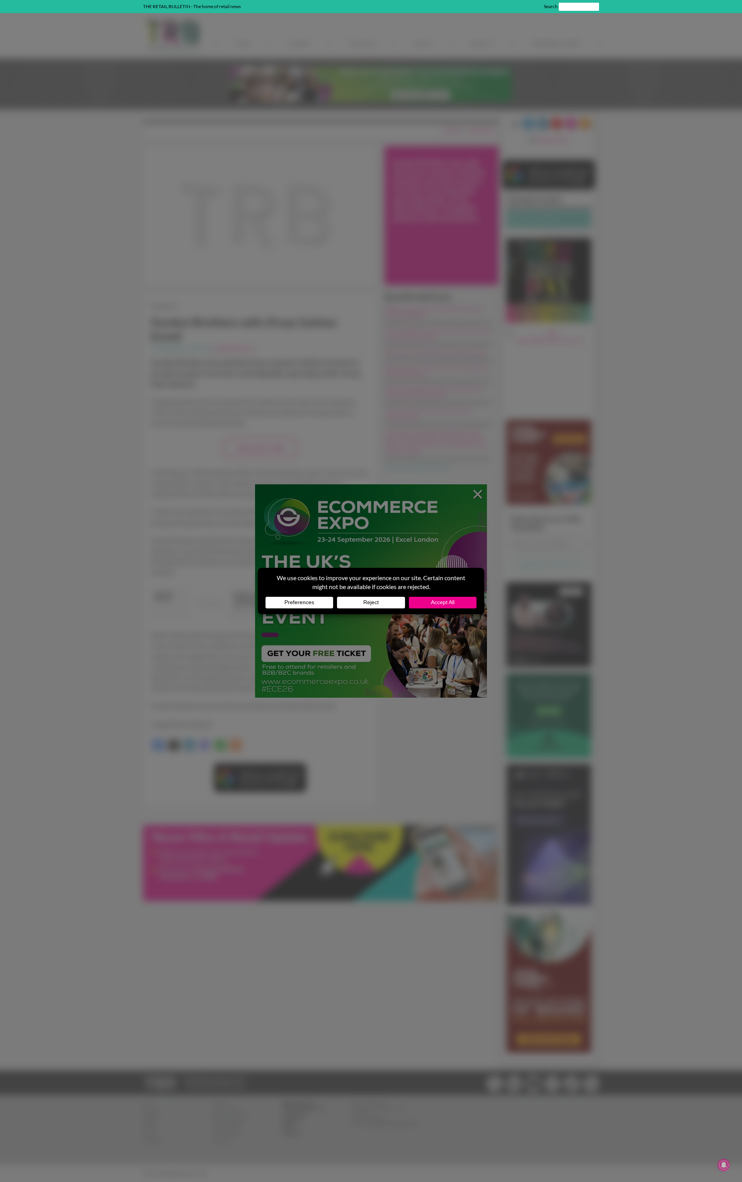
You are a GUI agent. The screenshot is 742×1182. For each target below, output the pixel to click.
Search (551, 6)
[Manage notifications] (724, 1165)
